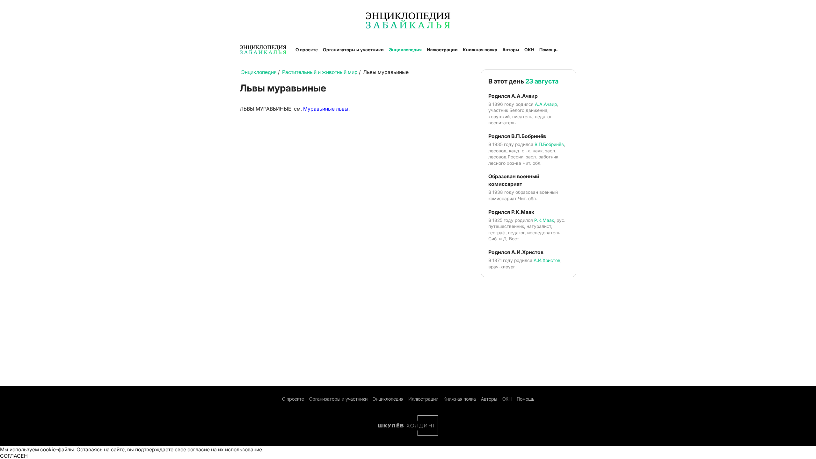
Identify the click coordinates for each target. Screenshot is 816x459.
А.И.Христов (547, 260)
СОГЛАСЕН (14, 456)
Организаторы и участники (353, 49)
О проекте (306, 49)
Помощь (548, 49)
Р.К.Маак (544, 220)
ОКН (529, 49)
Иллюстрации (442, 49)
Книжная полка (480, 49)
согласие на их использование (224, 449)
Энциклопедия (405, 49)
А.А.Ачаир (546, 104)
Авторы (510, 49)
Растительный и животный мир (320, 72)
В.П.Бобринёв (549, 144)
